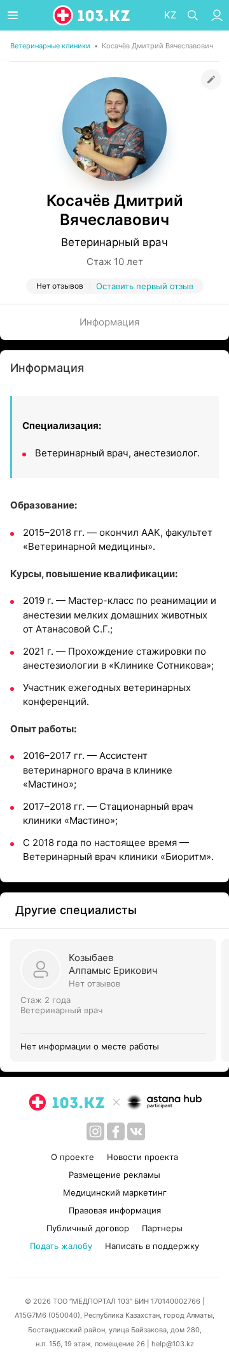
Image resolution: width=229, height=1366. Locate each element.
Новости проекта (142, 1157)
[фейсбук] (116, 1131)
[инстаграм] (95, 1131)
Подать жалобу (61, 1246)
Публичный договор (87, 1228)
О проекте (72, 1157)
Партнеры (162, 1228)
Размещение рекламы (114, 1175)
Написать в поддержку (152, 1246)
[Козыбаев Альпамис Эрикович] (115, 1000)
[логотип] (92, 15)
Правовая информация (115, 1210)
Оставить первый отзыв (144, 286)
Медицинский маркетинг (115, 1192)
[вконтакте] (136, 1131)
